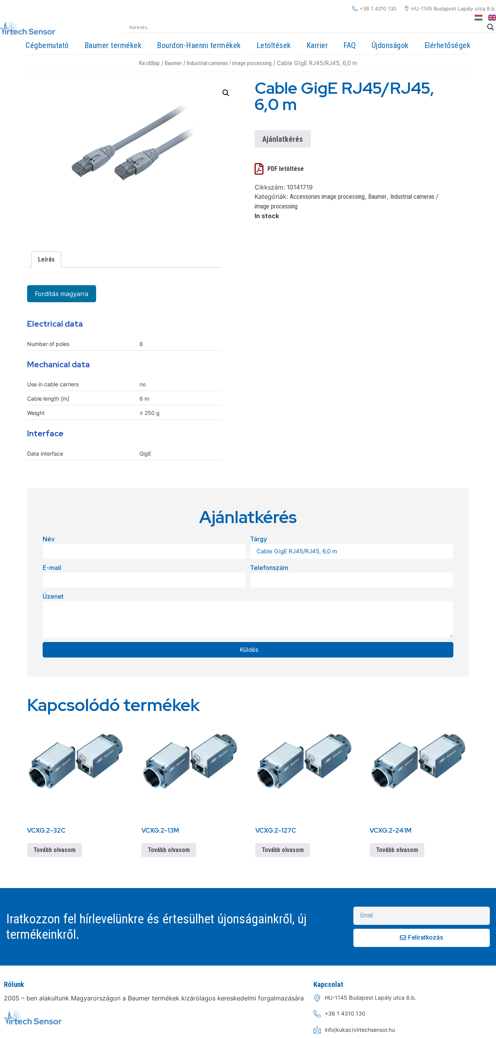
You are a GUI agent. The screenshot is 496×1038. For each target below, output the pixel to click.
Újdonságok (390, 45)
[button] (226, 93)
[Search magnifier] (490, 27)
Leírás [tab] (46, 259)
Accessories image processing (327, 196)
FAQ (349, 45)
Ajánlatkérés (282, 139)
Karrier (317, 45)
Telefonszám (269, 568)
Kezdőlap (149, 63)
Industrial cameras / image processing (229, 63)
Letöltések (274, 45)
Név (49, 539)
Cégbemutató (47, 45)
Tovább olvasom (54, 850)
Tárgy (258, 539)
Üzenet (53, 596)
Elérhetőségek (447, 45)
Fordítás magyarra (61, 294)
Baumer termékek (113, 45)
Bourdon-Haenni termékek (199, 45)
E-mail (52, 568)
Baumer (173, 63)
